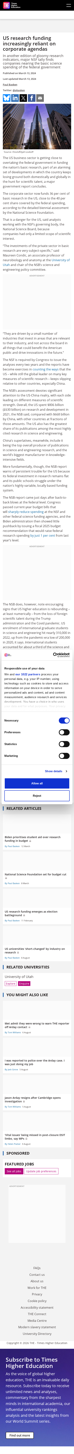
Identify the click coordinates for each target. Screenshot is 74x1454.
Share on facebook (31, 98)
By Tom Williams (13, 1032)
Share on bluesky (6, 98)
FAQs (37, 1268)
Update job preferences (41, 1171)
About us (37, 1281)
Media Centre (37, 1321)
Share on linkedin (15, 98)
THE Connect (37, 1314)
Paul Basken (10, 84)
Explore (10, 983)
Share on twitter (23, 98)
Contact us (37, 1275)
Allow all (37, 783)
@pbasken (19, 90)
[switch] (64, 732)
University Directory (37, 1334)
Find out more (19, 1435)
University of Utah (19, 976)
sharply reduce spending (26, 512)
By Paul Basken (12, 846)
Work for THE (37, 1288)
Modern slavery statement (37, 1327)
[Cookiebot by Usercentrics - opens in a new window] (53, 655)
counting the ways (46, 369)
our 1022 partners (27, 674)
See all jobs (14, 1171)
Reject (37, 795)
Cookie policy (37, 1301)
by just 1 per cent (42, 535)
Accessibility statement (37, 1307)
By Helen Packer (12, 1143)
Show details (53, 771)
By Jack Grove (11, 1069)
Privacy (37, 1294)
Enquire (24, 983)
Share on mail (40, 98)
